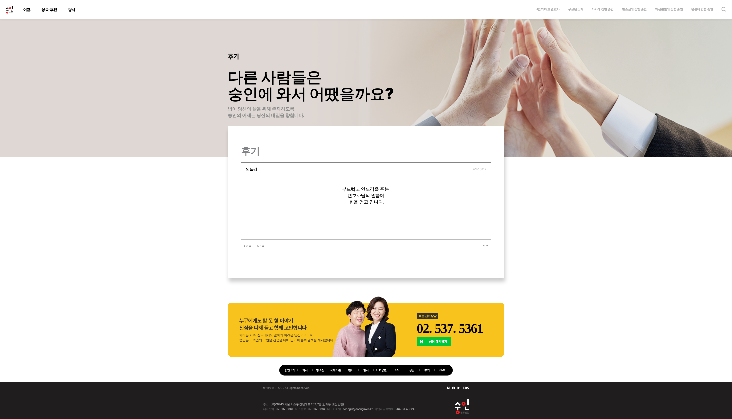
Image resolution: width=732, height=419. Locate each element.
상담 (412, 370)
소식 (396, 370)
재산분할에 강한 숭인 (669, 9)
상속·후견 (49, 9)
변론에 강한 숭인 (702, 9)
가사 (305, 370)
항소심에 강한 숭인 (634, 9)
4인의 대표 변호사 (548, 9)
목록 (485, 246)
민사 (351, 370)
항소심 (320, 370)
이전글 (247, 246)
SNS (442, 370)
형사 (71, 9)
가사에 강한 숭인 (602, 9)
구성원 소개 (575, 9)
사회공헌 (381, 370)
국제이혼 (335, 370)
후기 (427, 370)
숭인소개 (289, 370)
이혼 (26, 9)
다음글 (260, 246)
